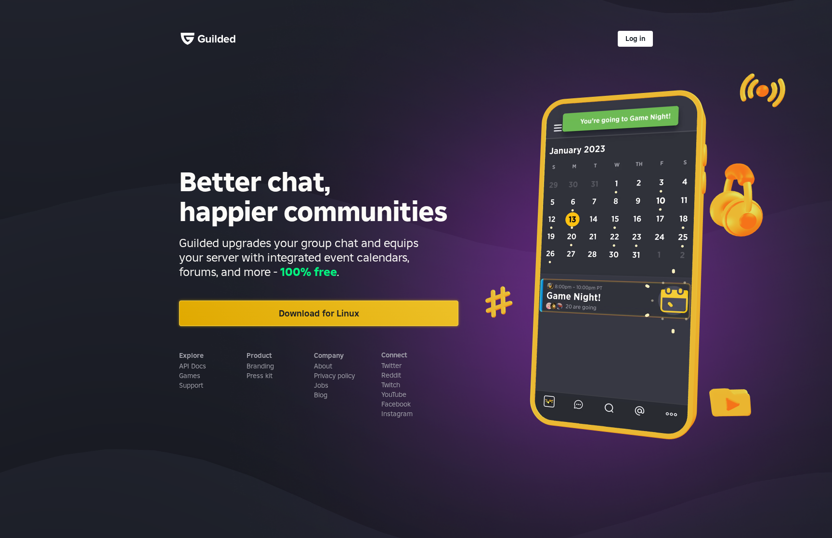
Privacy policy (334, 376)
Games (189, 376)
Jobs (321, 385)
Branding (260, 366)
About (323, 366)
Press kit (260, 376)
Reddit (391, 375)
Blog (320, 395)
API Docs (192, 366)
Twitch (390, 385)
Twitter (391, 365)
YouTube (393, 394)
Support (191, 385)
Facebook (396, 404)
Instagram (397, 414)
